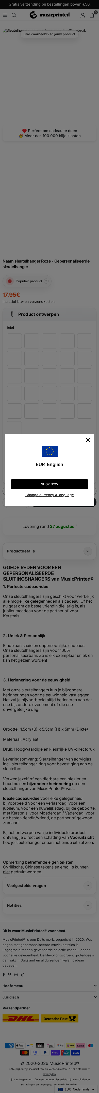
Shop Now (49, 484)
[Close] (88, 440)
